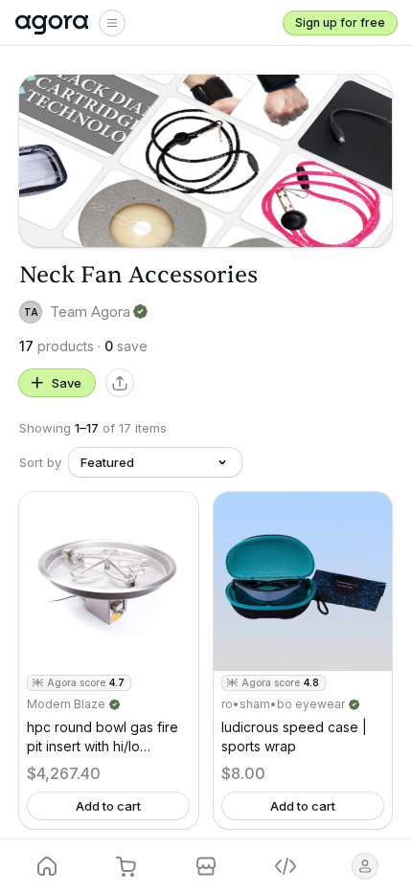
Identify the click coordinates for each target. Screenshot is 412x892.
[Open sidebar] (112, 23)
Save (66, 382)
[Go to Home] (52, 23)
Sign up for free (340, 22)
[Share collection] (119, 382)
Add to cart (108, 806)
